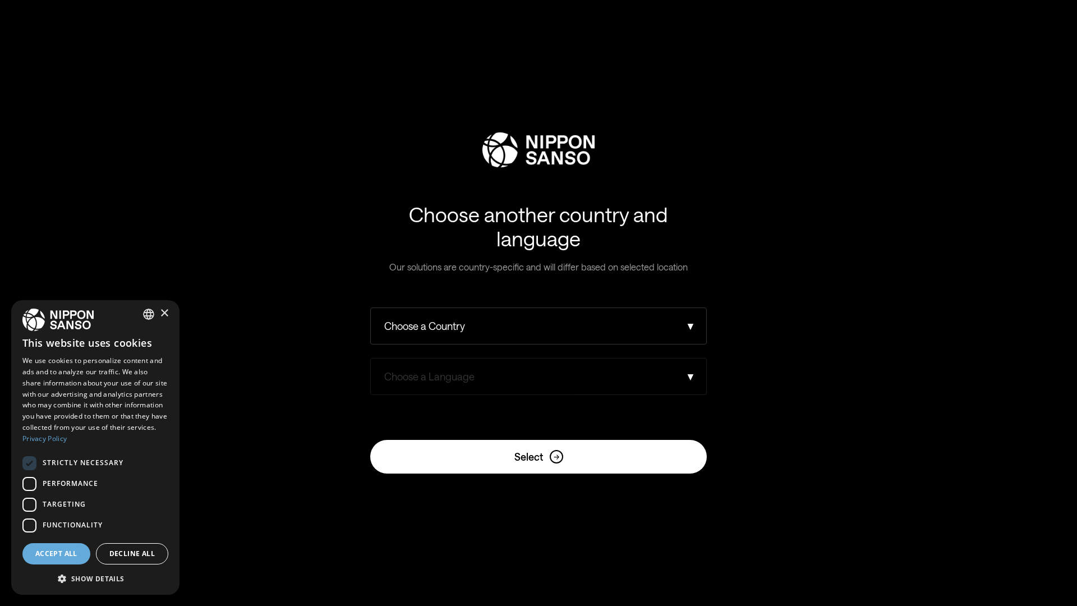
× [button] (164, 313)
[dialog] (95, 447)
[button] (95, 578)
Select (536, 457)
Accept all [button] (56, 553)
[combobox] (148, 314)
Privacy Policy (44, 438)
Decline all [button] (132, 553)
